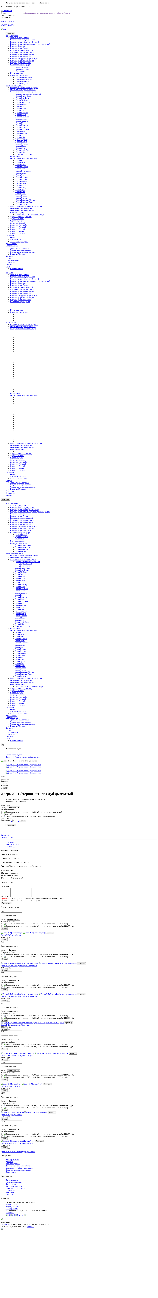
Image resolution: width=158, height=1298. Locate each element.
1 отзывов (5, 835)
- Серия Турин (20, 175)
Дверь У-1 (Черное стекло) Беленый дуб (17, 1056)
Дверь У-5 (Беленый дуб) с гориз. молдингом (19, 996)
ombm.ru (30, 1227)
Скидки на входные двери (20, 250)
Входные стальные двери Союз (22, 40)
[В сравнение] (9, 970)
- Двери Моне (20, 146)
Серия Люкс (20, 657)
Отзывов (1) (10, 846)
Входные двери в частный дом (22, 61)
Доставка (9, 256)
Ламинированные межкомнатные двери (26, 206)
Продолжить (6, 903)
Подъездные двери (17, 73)
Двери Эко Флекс (22, 570)
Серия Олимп (20, 651)
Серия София (20, 637)
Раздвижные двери (17, 212)
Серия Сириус (20, 676)
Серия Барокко (20, 649)
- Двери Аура (20, 136)
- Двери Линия (20, 119)
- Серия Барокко (21, 177)
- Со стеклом (20, 71)
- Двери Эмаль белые (23, 96)
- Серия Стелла (21, 198)
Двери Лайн (19, 624)
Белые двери (15, 156)
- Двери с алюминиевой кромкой (28, 94)
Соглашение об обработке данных (19, 1168)
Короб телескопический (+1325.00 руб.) (52, 924)
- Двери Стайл (20, 108)
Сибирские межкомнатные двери (23, 92)
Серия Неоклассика (22, 643)
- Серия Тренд (20, 190)
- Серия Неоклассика (23, 171)
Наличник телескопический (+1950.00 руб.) (56, 1105)
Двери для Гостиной (18, 227)
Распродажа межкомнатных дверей (24, 88)
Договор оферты (12, 1160)
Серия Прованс (21, 639)
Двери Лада (19, 599)
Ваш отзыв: (5, 896)
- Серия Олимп (21, 179)
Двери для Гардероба (18, 225)
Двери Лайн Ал (25, 564)
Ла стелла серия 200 (23, 626)
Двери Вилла (20, 578)
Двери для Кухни (17, 231)
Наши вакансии (16, 269)
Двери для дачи (21, 551)
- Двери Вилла (20, 106)
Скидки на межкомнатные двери (23, 252)
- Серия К (18, 160)
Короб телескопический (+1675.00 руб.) (52, 1108)
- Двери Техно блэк (22, 102)
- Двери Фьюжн (21, 133)
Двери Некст (20, 587)
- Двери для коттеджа (23, 79)
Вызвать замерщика (33, 13)
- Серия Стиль (20, 183)
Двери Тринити (21, 593)
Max (5, 29)
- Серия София (20, 165)
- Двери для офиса (22, 81)
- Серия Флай (20, 163)
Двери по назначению (19, 75)
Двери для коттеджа (23, 547)
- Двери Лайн (20, 152)
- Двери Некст (20, 115)
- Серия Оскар (20, 188)
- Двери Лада (20, 127)
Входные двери (12, 36)
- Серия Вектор (21, 196)
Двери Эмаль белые (22, 568)
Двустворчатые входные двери (22, 52)
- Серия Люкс (20, 185)
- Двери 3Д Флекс (22, 100)
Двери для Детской (17, 229)
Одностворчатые (21, 537)
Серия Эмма (20, 641)
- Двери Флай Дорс (22, 150)
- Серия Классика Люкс (24, 202)
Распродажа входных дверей (21, 50)
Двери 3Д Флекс (21, 572)
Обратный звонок (64, 13)
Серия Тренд (20, 662)
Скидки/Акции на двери (15, 1188)
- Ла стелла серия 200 (23, 154)
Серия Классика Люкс (23, 674)
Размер (3, 808)
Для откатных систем (18, 240)
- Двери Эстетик (21, 144)
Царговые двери (16, 221)
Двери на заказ (11, 244)
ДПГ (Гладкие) (20, 612)
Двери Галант (20, 576)
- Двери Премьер (21, 113)
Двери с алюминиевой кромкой (27, 562)
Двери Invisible (25, 566)
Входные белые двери (19, 46)
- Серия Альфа (20, 194)
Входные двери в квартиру (20, 56)
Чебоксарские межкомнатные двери (24, 158)
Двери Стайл (20, 580)
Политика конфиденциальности (18, 1170)
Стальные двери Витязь (19, 38)
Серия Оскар (20, 659)
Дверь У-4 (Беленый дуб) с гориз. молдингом (19, 966)
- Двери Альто (20, 111)
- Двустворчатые (21, 67)
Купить (22, 821)
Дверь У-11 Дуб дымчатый (11, 1115)
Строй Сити (6, 1225)
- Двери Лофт (20, 148)
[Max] (2, 1229)
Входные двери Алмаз (19, 48)
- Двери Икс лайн (22, 117)
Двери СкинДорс (21, 601)
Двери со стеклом (17, 219)
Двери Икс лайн (21, 589)
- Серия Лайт (20, 192)
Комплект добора (8, 810)
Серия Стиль (20, 655)
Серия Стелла (20, 670)
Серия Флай (19, 634)
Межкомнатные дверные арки (22, 210)
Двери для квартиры (23, 545)
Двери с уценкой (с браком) (21, 217)
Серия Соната (20, 653)
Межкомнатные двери (14, 86)
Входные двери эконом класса (22, 54)
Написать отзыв (7, 837)
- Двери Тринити (21, 121)
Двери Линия (20, 591)
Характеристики (12, 844)
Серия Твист (20, 645)
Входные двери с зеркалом (20, 63)
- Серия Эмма (20, 169)
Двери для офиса (21, 549)
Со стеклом (19, 539)
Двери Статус (20, 614)
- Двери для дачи (21, 83)
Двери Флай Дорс (22, 622)
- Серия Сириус (21, 204)
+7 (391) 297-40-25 (8, 21)
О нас (8, 267)
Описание (10, 842)
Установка (10, 491)
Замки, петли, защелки (19, 242)
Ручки (12, 237)
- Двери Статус (21, 142)
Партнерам (10, 1192)
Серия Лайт (19, 664)
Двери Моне (20, 618)
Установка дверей (13, 260)
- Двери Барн (20, 131)
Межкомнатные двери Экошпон (23, 90)
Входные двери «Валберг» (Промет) (24, 42)
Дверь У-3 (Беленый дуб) (11, 935)
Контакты (9, 264)
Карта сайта (10, 1194)
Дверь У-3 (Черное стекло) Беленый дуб (17, 1143)
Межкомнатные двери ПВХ (21, 208)
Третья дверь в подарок (19, 248)
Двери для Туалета (17, 233)
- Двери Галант (21, 104)
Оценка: (4, 901)
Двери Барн (19, 603)
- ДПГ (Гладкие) (21, 140)
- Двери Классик (21, 125)
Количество (5, 821)
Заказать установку (48, 13)
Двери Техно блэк (22, 574)
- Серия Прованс (21, 167)
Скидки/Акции (12, 246)
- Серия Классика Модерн (25, 200)
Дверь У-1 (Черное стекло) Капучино (15, 1025)
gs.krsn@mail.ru (12, 1209)
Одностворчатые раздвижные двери (29, 686)
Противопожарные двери (20, 65)
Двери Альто (20, 582)
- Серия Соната (21, 181)
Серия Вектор (20, 668)
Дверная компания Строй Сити (18, 1166)
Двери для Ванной (17, 223)
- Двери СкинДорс (22, 129)
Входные (9, 273)
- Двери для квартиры (23, 77)
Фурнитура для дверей (14, 1186)
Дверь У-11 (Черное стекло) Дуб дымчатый (23, 757)
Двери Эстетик (21, 616)
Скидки (9, 481)
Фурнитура (10, 235)
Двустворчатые (21, 535)
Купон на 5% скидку (18, 254)
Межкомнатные (12, 323)
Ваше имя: (5, 886)
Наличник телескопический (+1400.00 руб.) (56, 926)
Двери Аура (19, 607)
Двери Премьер (21, 585)
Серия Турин (20, 647)
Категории (10, 33)
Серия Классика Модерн (24, 672)
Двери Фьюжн (20, 605)
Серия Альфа (20, 666)
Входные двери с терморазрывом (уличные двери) (30, 44)
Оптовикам (10, 262)
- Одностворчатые (22, 69)
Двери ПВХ (19, 610)
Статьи (8, 258)
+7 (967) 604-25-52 (8, 25)
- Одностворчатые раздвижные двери (29, 215)
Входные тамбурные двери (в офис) (24, 59)
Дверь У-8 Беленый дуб (10, 1086)
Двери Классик (21, 597)
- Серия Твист (20, 173)
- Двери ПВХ (20, 138)
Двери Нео (19, 595)
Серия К (18, 632)
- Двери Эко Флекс (22, 98)
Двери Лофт (19, 620)
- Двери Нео (19, 123)
